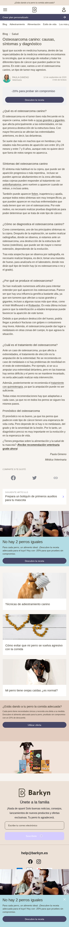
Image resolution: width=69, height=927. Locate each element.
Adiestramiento (17, 24)
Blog (5, 24)
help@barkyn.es (34, 853)
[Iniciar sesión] (63, 9)
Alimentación (33, 24)
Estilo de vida (49, 24)
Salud (15, 34)
